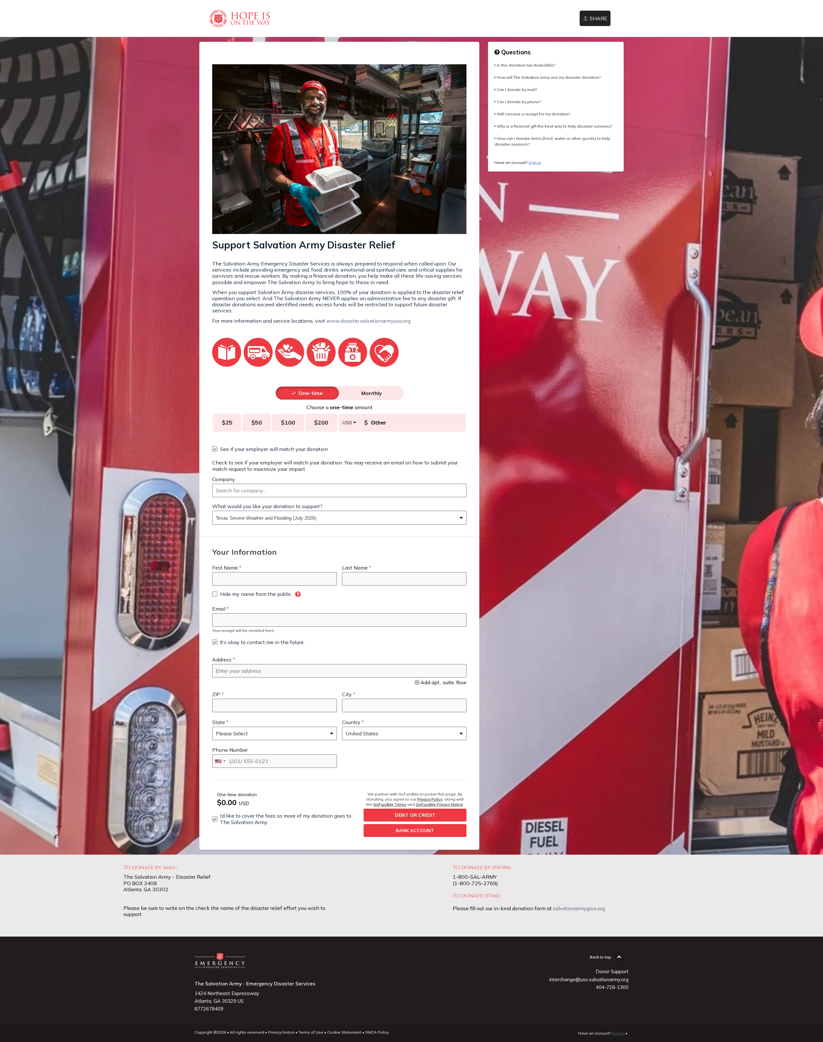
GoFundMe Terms (389, 804)
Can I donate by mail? (517, 89)
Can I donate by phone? (519, 101)
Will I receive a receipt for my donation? (533, 114)
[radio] (310, 393)
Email (218, 609)
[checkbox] (270, 449)
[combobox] (339, 490)
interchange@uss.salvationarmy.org (589, 979)
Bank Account (415, 830)
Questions (515, 52)
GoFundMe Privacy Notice (439, 804)
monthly (371, 393)
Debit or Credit (415, 815)
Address (221, 659)
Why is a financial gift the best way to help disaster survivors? (554, 126)
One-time (310, 393)
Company (223, 479)
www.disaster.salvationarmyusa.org (368, 321)
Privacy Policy (429, 799)
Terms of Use (310, 1032)
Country (351, 722)
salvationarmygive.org (579, 908)
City (347, 694)
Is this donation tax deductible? (526, 65)
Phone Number (230, 750)
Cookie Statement (344, 1032)
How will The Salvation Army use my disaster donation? (549, 77)
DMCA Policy (377, 1032)
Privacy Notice (281, 1032)
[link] (239, 18)
